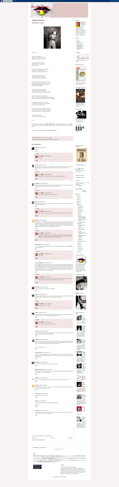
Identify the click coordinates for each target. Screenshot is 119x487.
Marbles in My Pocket (39, 369)
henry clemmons (38, 352)
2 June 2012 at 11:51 (44, 287)
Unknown (37, 220)
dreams (66, 458)
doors (59, 458)
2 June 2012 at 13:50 (47, 253)
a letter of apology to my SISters (84, 328)
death (55, 458)
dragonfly (62, 458)
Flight (78, 375)
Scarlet (39, 156)
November (80, 207)
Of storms (84, 363)
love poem (84, 458)
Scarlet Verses (40, 6)
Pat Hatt (36, 294)
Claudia (36, 165)
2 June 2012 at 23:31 (43, 362)
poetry (62, 460)
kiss (75, 458)
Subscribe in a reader (80, 177)
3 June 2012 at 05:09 (44, 393)
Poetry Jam (43, 457)
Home (52, 437)
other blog (70, 124)
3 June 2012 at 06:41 (42, 400)
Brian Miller (37, 339)
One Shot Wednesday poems (79, 455)
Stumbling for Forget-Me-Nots (82, 233)
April (79, 244)
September (80, 210)
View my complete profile (80, 34)
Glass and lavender (81, 222)
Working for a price (81, 241)
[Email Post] (44, 137)
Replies (37, 153)
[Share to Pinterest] (51, 137)
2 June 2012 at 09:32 (47, 156)
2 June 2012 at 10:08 (47, 211)
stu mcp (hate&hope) (39, 262)
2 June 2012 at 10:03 (46, 244)
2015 (78, 199)
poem (47, 460)
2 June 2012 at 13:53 (47, 303)
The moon (83, 340)
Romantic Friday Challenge (54, 457)
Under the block (84, 395)
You (83, 315)
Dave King (37, 362)
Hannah (36, 312)
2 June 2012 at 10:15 (47, 233)
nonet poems (36, 460)
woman (57, 139)
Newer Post (34, 437)
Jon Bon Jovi (70, 455)
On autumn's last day (84, 352)
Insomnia (64, 455)
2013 (78, 202)
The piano (80, 231)
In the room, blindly (83, 383)
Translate (80, 185)
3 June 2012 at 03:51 (43, 385)
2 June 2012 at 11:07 (48, 262)
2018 (78, 196)
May (79, 243)
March (79, 246)
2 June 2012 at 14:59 (44, 331)
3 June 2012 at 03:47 (43, 377)
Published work (80, 42)
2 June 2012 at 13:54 (47, 322)
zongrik (36, 400)
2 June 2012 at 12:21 (43, 294)
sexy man (82, 460)
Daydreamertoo (38, 244)
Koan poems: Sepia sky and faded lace (82, 217)
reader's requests (67, 460)
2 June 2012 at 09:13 (42, 147)
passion (41, 460)
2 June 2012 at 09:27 (44, 183)
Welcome (78, 41)
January (79, 249)
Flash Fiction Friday (37, 455)
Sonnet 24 (37, 404)
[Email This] (46, 137)
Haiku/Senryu (58, 455)
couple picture (38, 458)
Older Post (70, 437)
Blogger (64, 476)
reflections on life (53, 139)
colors (34, 458)
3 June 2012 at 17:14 (44, 410)
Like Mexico (80, 239)
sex (78, 460)
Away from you (80, 227)
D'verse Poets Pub (38, 139)
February (79, 248)
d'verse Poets (47, 458)
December (80, 205)
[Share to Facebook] (50, 137)
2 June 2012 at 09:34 (47, 192)
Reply (36, 151)
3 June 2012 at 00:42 (48, 369)
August (79, 212)
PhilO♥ (36, 147)
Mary (36, 201)
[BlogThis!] (47, 137)
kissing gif (79, 458)
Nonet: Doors (83, 407)
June (79, 215)
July (79, 213)
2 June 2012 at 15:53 (44, 339)
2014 (78, 201)
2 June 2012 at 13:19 (42, 312)
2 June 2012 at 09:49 (41, 201)
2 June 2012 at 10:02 (43, 220)
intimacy (70, 458)
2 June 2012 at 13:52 (47, 276)
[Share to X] (48, 137)
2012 (78, 204)
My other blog (79, 44)
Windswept (80, 223)
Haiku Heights (51, 455)
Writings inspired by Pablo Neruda (80, 46)
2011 (78, 251)
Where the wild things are (83, 419)
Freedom (45, 455)
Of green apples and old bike (81, 236)
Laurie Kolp (37, 287)
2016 (78, 197)
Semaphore (37, 183)
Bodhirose (37, 377)
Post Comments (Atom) (41, 439)
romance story (73, 460)
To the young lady (81, 229)
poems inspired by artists (46, 139)
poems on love (53, 460)
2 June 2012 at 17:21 (46, 352)
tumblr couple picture (44, 461)
